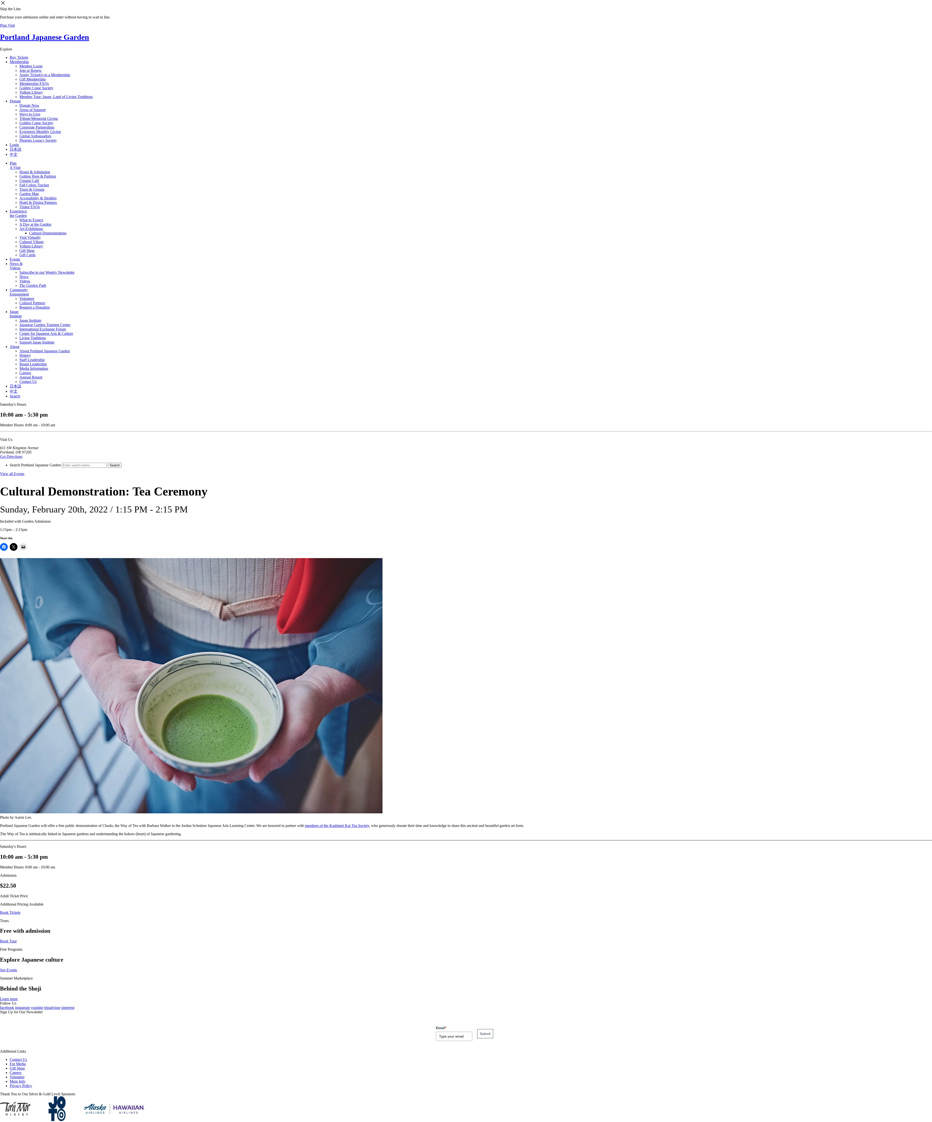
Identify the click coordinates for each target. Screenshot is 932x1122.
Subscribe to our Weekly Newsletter (47, 272)
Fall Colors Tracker (34, 185)
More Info (17, 1081)
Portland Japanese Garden (44, 37)
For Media (18, 1064)
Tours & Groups (31, 189)
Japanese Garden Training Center (44, 325)
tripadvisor (52, 1008)
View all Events (12, 474)
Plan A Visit (15, 165)
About (14, 347)
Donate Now (29, 105)
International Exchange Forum (42, 329)
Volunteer (26, 299)
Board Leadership (33, 364)
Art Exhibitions (31, 229)
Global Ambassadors (35, 136)
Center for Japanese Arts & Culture (46, 333)
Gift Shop (26, 250)
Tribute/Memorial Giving (38, 118)
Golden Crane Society (36, 88)
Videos (24, 281)
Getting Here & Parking (37, 176)
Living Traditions (32, 338)
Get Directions (11, 456)
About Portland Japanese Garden (44, 351)
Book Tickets (10, 912)
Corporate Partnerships (36, 127)
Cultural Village (31, 242)
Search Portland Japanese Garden (35, 465)
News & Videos (16, 266)
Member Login (30, 66)
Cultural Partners (32, 303)
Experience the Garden (18, 213)
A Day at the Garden (35, 224)
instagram (22, 1008)
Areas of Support (32, 110)
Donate (15, 101)
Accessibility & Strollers (38, 198)
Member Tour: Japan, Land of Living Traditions (56, 97)
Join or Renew (30, 70)
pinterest (67, 1008)
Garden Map (29, 194)
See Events (8, 970)
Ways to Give (29, 114)
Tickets (19, 57)
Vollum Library (31, 92)
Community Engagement (19, 292)
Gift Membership (32, 79)
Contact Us (28, 382)
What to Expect (31, 220)
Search (15, 396)
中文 (13, 154)
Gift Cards (27, 255)
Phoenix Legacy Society (38, 140)
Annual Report (30, 377)
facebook (7, 1008)
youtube (37, 1008)
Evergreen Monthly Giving (40, 132)
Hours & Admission (34, 172)
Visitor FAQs (29, 207)
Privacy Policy (21, 1086)
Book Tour (8, 941)
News (23, 277)
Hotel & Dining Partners (38, 202)
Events (15, 259)
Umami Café (29, 181)
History (25, 355)
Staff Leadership (32, 360)
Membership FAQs (34, 84)
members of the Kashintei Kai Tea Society (337, 826)
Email (441, 1028)
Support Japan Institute (36, 342)
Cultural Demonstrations (48, 233)
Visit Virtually (30, 237)
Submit (485, 1034)
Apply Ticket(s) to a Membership (44, 75)
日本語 (15, 149)
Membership (19, 62)
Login (14, 145)
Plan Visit (7, 25)
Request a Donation (34, 307)
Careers (25, 373)
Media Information (33, 368)
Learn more (9, 999)
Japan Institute (16, 314)
